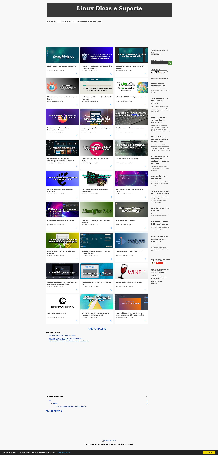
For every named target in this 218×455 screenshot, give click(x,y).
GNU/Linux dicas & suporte (158, 272)
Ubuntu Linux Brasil (156, 274)
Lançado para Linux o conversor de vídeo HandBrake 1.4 (158, 120)
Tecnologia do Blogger (110, 440)
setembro (55, 403)
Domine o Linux (52, 21)
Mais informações (64, 452)
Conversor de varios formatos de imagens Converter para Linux (65, 338)
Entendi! (209, 452)
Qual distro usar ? (67, 21)
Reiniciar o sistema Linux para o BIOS (58, 339)
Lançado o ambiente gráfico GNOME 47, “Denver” (62, 335)
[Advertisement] (97, 35)
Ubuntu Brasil (154, 275)
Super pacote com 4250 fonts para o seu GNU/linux (159, 100)
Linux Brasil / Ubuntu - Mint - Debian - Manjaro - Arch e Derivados (158, 278)
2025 (50, 400)
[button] (77, 74)
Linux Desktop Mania (156, 281)
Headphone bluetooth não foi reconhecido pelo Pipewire (71, 406)
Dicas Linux (154, 283)
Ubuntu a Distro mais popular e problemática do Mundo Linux (159, 139)
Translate (163, 73)
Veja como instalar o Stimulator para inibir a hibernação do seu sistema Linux (69, 341)
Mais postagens (97, 329)
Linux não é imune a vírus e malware (89, 21)
